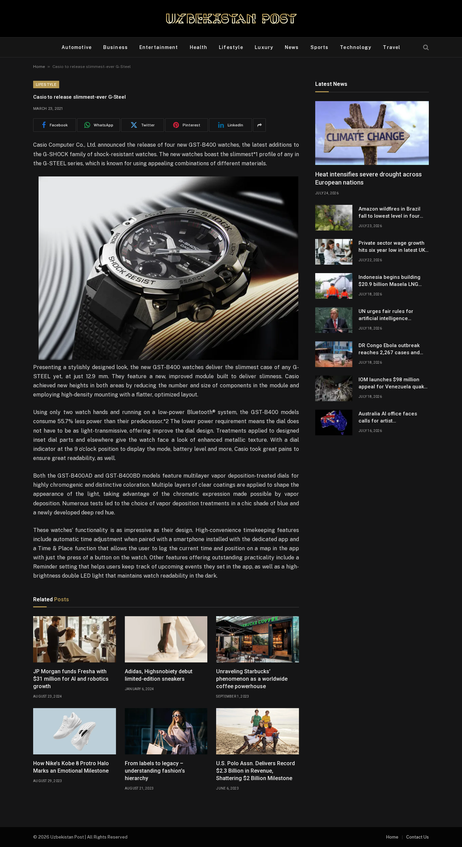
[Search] (425, 47)
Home (39, 66)
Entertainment (158, 47)
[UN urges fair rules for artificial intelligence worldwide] (333, 320)
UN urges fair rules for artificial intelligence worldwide (386, 315)
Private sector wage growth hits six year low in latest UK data (392, 247)
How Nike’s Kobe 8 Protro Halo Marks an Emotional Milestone (71, 767)
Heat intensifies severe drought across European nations (368, 178)
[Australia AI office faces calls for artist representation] (333, 422)
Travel (391, 47)
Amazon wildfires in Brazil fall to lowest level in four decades (389, 213)
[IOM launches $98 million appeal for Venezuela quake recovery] (333, 388)
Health (199, 47)
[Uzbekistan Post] (231, 18)
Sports (319, 47)
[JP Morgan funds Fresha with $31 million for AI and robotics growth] (74, 639)
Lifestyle (231, 47)
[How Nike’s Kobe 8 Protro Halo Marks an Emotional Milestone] (74, 731)
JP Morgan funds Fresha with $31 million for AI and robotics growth (71, 678)
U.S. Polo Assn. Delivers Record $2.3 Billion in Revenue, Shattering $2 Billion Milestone (255, 770)
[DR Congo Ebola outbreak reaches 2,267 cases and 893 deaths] (333, 354)
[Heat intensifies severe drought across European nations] (372, 133)
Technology (355, 47)
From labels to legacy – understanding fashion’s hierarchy (155, 770)
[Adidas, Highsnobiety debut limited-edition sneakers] (166, 639)
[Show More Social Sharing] (259, 125)
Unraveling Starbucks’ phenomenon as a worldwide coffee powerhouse (251, 678)
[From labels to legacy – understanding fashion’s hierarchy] (166, 731)
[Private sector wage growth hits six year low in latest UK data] (333, 252)
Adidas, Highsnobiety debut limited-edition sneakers (158, 675)
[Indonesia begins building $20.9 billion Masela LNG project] (333, 286)
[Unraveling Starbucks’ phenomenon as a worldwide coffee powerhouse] (257, 639)
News (292, 47)
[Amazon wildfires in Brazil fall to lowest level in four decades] (333, 218)
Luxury (264, 47)
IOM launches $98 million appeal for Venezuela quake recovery (393, 384)
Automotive (77, 47)
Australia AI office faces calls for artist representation (388, 418)
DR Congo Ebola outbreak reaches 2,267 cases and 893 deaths (389, 349)
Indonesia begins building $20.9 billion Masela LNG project (389, 281)
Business (115, 47)
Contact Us (417, 837)
